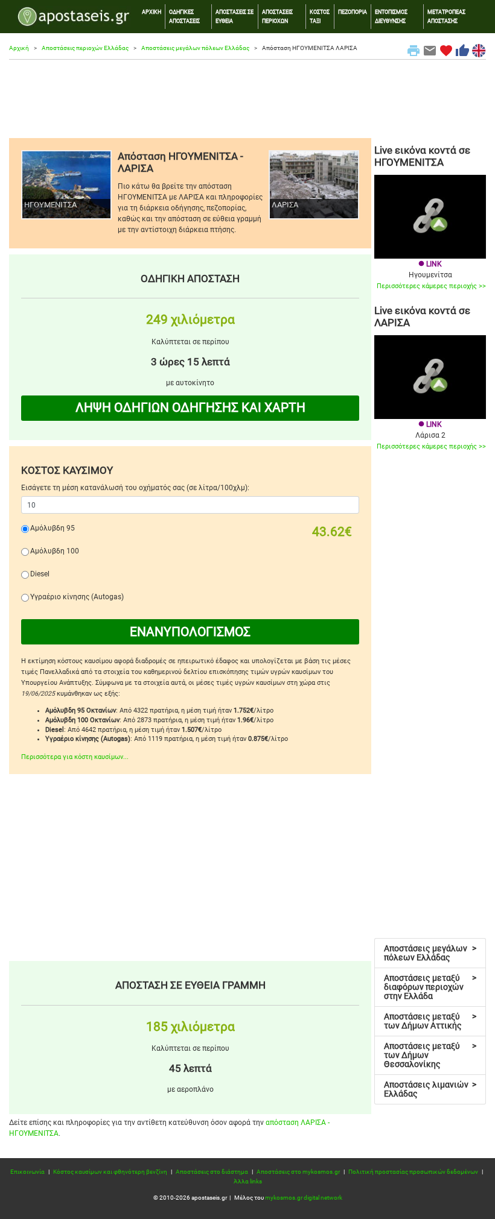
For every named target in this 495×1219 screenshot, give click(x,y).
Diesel (40, 574)
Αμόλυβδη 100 (54, 551)
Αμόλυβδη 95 (52, 528)
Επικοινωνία (27, 1172)
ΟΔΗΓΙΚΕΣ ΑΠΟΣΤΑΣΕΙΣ (184, 16)
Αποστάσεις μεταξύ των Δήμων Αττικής (430, 1021)
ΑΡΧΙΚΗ (151, 11)
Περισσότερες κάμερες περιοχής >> (431, 286)
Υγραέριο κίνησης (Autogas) (77, 597)
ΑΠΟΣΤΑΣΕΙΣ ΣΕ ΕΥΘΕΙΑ (235, 16)
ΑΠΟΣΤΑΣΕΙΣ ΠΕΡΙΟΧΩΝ (277, 16)
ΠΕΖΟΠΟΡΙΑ (352, 11)
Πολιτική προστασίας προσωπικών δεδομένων (413, 1172)
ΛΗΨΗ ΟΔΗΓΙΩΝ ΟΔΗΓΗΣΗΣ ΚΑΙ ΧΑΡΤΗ (190, 407)
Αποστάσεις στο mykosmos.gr (298, 1172)
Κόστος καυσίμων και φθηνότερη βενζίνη (110, 1172)
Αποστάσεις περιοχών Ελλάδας (85, 48)
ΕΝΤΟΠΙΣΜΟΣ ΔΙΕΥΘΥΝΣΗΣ (391, 16)
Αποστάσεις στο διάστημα (212, 1172)
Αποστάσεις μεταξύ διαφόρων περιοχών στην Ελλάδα (430, 987)
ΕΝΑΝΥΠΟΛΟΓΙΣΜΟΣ (190, 632)
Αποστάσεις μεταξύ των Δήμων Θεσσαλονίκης (430, 1055)
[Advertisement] (247, 99)
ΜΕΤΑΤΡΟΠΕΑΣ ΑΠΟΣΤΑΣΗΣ (446, 16)
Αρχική (19, 48)
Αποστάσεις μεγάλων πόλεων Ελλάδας (195, 48)
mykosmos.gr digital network (303, 1198)
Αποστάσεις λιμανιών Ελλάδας (430, 1089)
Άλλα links (248, 1181)
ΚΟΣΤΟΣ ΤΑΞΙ (320, 16)
